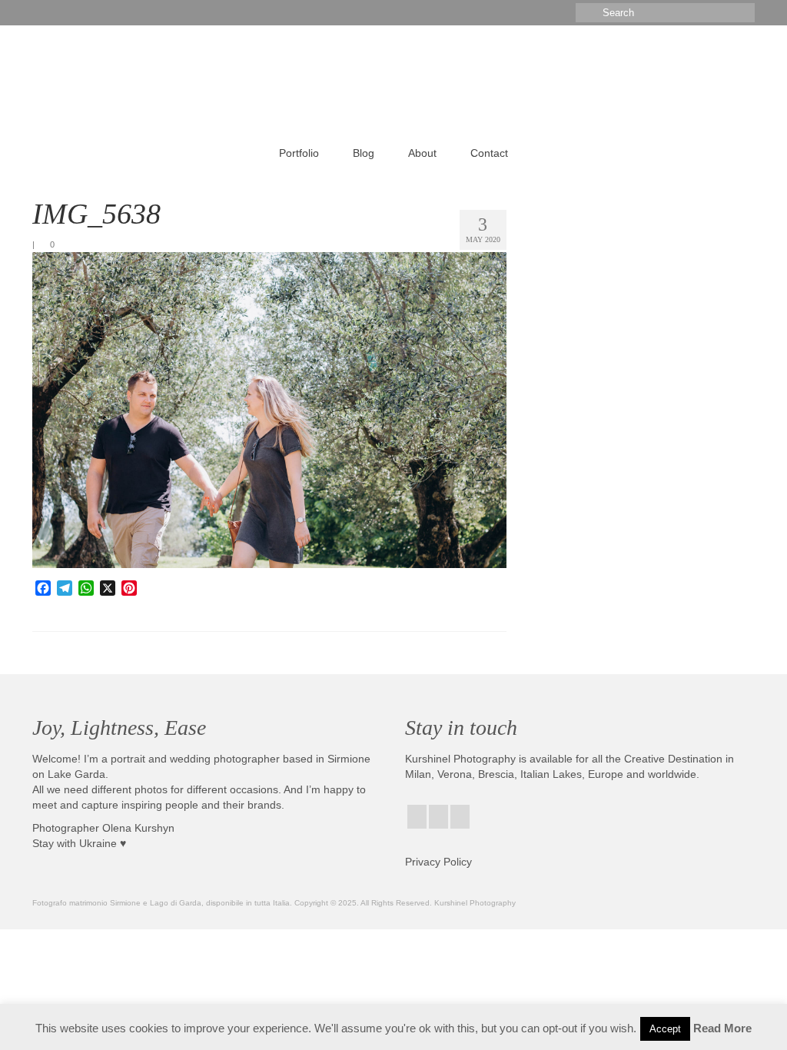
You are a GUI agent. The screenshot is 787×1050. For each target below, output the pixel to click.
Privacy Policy (438, 862)
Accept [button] (665, 1029)
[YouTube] (460, 817)
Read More (722, 1028)
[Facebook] (417, 817)
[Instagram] (438, 817)
